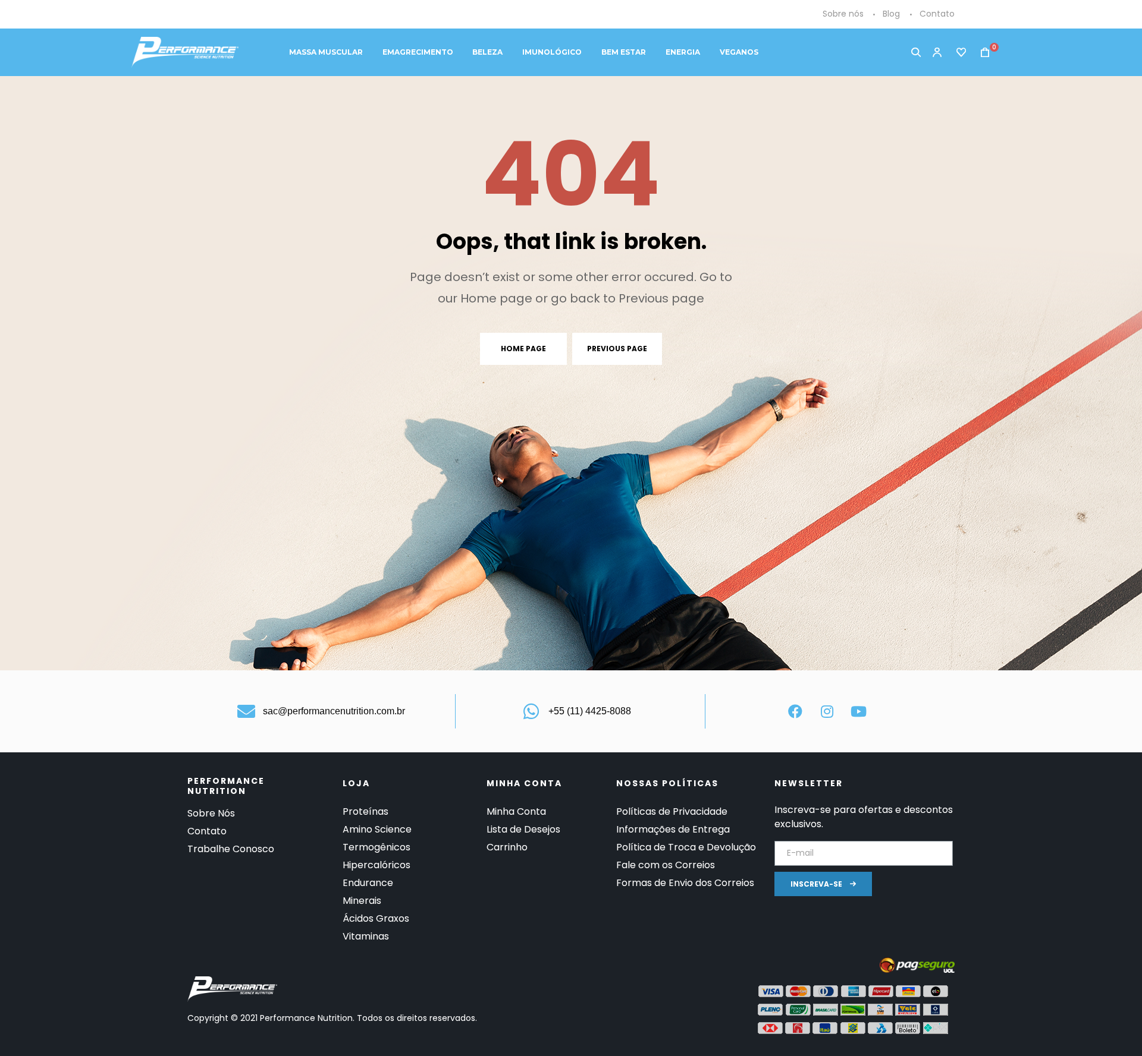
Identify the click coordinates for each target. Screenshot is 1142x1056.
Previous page (617, 348)
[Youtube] (858, 711)
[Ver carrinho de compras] (981, 52)
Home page (523, 348)
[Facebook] (795, 711)
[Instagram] (826, 711)
